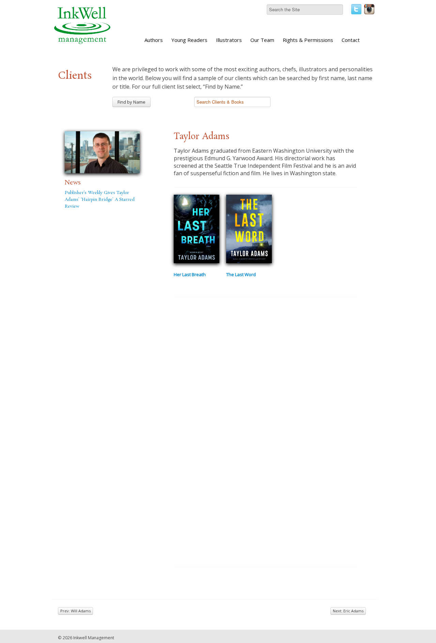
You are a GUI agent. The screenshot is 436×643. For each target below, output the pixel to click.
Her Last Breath (190, 274)
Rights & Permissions (308, 39)
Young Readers (189, 39)
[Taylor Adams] (102, 151)
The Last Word (241, 274)
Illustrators (229, 39)
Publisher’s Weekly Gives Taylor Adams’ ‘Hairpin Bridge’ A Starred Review (100, 199)
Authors (153, 39)
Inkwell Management (93, 638)
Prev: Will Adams (75, 610)
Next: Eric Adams (348, 610)
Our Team (262, 39)
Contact (351, 39)
